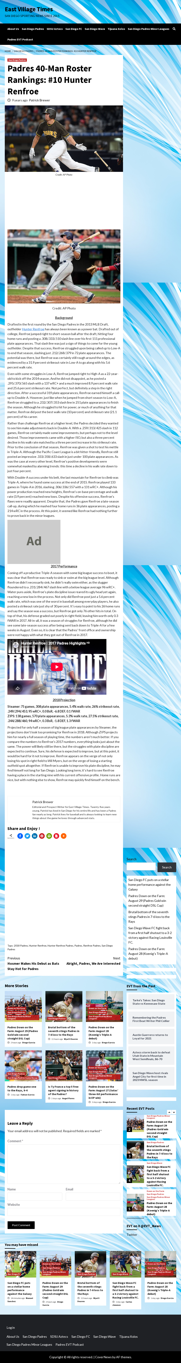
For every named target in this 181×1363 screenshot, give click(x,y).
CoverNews (103, 1357)
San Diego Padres (33, 29)
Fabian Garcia (27, 1094)
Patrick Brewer (39, 100)
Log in (11, 1327)
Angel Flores (68, 1098)
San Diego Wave (95, 29)
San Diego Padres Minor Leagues (148, 29)
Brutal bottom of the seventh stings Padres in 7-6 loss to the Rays (63, 1030)
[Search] (174, 28)
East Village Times (29, 9)
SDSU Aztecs (55, 29)
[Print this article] (49, 836)
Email (69, 1189)
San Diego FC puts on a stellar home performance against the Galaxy (149, 884)
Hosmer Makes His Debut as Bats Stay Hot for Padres (33, 963)
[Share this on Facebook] (20, 836)
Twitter (132, 1235)
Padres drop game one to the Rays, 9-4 (21, 1088)
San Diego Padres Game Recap (22, 1078)
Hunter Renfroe (33, 329)
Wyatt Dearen (71, 1039)
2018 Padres (21, 945)
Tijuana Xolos (116, 29)
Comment (15, 1141)
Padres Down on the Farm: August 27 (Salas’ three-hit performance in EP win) (103, 1092)
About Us (13, 29)
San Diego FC (73, 29)
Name (11, 1189)
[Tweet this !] (27, 836)
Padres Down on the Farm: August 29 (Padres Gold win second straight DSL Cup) (22, 1032)
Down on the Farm (16, 1008)
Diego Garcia (28, 1042)
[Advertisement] (63, 204)
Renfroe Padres (92, 945)
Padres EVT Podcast (20, 39)
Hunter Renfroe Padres (60, 945)
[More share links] (63, 836)
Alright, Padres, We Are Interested (93, 961)
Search (131, 859)
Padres (78, 945)
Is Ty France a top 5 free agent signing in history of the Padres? (63, 1090)
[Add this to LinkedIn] (34, 836)
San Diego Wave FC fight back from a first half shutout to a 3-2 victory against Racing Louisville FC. (150, 935)
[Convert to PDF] (56, 836)
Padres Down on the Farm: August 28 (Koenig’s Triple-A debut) (101, 1032)
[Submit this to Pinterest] (42, 836)
